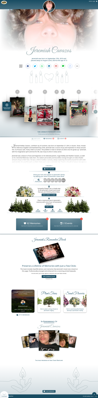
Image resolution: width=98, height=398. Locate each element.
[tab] (36, 138)
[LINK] (77, 66)
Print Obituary (50, 168)
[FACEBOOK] (28, 66)
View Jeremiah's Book (49, 276)
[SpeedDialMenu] (94, 394)
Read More (49, 165)
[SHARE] (70, 66)
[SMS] (63, 66)
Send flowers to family (49, 194)
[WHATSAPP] (42, 66)
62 (47, 218)
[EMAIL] (56, 66)
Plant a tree (48, 206)
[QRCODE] (21, 66)
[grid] (49, 112)
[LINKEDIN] (49, 66)
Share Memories (50, 391)
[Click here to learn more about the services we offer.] (49, 355)
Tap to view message (24, 314)
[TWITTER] (35, 66)
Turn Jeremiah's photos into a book (49, 132)
